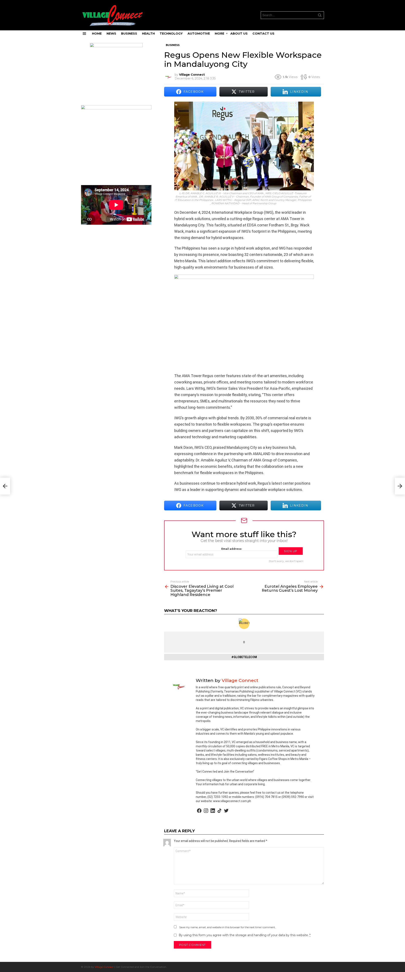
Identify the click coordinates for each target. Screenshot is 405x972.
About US (239, 33)
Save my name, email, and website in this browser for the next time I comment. (227, 927)
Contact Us (263, 33)
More (219, 33)
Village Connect (104, 966)
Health (148, 33)
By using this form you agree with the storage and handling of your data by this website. (244, 935)
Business (129, 33)
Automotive (199, 33)
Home (97, 33)
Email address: (231, 548)
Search (320, 16)
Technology (171, 33)
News (111, 33)
